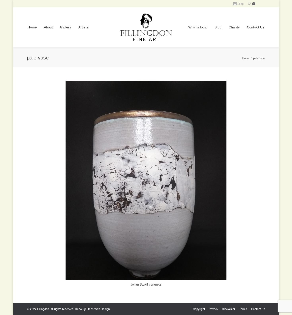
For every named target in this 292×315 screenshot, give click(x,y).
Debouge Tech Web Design (92, 309)
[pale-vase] (146, 180)
